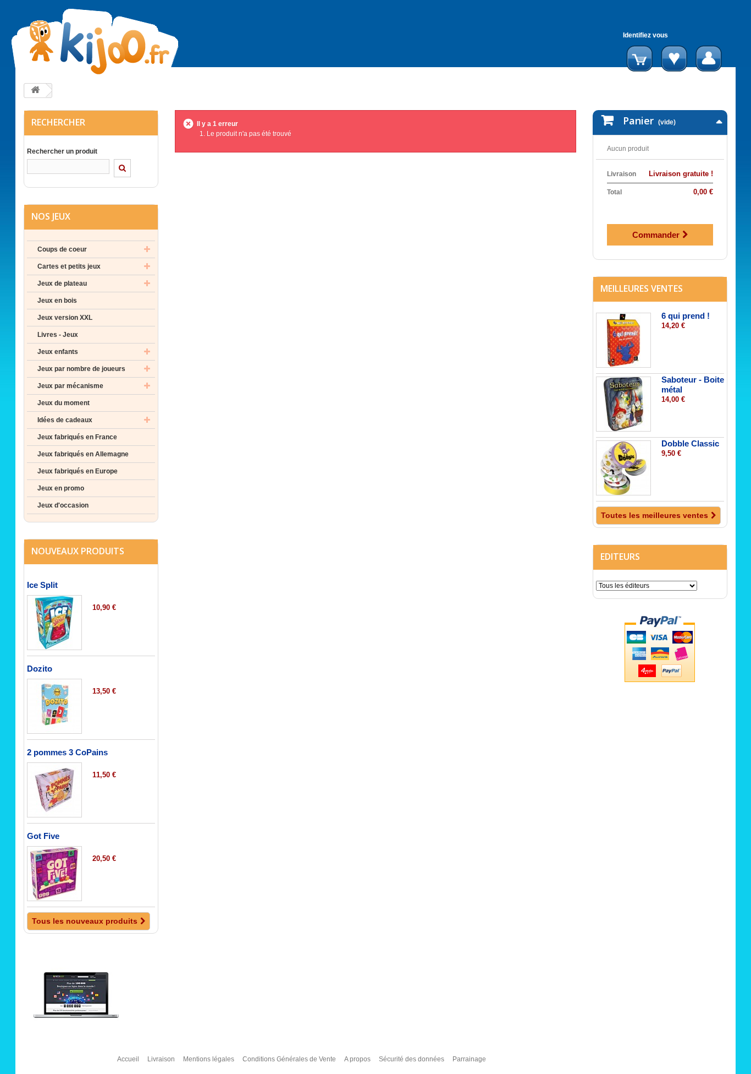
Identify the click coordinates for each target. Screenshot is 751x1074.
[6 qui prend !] (623, 340)
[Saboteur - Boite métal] (623, 404)
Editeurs (620, 556)
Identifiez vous (645, 35)
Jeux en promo (60, 488)
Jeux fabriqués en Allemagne (83, 454)
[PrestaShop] (76, 995)
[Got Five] (54, 873)
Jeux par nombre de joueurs (81, 369)
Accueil (128, 1059)
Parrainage (469, 1059)
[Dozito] (54, 706)
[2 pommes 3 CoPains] (54, 789)
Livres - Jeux (57, 335)
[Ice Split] (54, 622)
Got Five (43, 836)
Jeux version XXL (64, 317)
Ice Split (42, 585)
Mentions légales (208, 1059)
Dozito (39, 668)
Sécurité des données (411, 1059)
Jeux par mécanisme (70, 386)
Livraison (161, 1059)
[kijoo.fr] (130, 41)
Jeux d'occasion (63, 505)
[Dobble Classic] (623, 467)
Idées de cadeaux (64, 420)
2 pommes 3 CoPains (67, 752)
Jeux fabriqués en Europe (77, 471)
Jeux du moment (63, 403)
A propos (357, 1059)
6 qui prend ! (685, 315)
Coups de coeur (62, 249)
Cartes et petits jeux (69, 266)
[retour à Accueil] (35, 90)
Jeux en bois (57, 300)
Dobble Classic (690, 443)
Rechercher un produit (62, 151)
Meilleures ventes (641, 288)
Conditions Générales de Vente (289, 1059)
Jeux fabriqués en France (77, 437)
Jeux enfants (57, 352)
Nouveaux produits (77, 551)
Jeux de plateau (62, 283)
